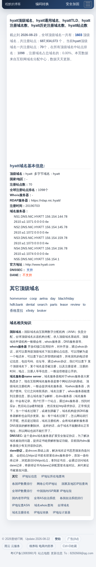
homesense (18, 298)
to (84, 304)
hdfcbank (16, 304)
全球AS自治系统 (44, 498)
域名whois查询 (43, 505)
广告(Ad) (73, 539)
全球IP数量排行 (22, 491)
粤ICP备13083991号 (23, 553)
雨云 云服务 (12, 546)
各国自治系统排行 (71, 498)
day (53, 298)
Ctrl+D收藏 (70, 546)
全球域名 (63, 505)
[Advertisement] (48, 112)
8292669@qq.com (81, 553)
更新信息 (57, 553)
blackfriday (66, 298)
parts (53, 304)
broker (41, 310)
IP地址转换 (41, 512)
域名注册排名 (20, 512)
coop (33, 298)
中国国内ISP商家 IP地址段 (54, 491)
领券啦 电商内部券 (41, 546)
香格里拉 (16, 310)
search (42, 304)
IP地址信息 (29, 476)
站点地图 (44, 553)
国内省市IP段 (20, 498)
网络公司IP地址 (47, 483)
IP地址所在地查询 (53, 476)
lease (64, 304)
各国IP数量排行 (22, 483)
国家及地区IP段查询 (75, 483)
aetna (44, 298)
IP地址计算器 (61, 512)
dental (30, 304)
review (75, 304)
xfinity (30, 310)
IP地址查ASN (21, 505)
